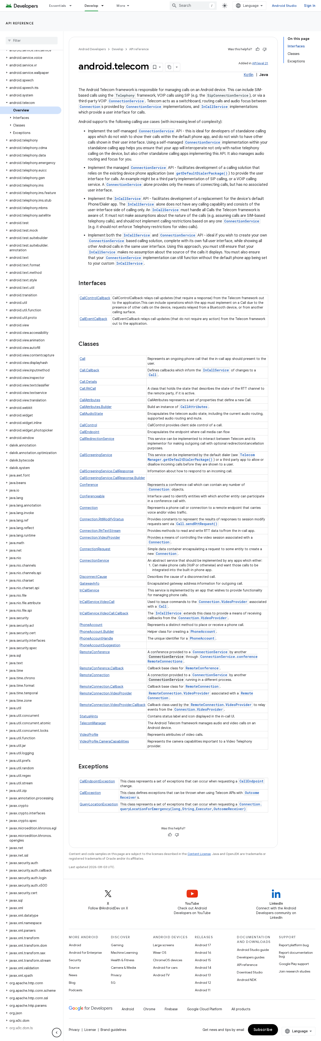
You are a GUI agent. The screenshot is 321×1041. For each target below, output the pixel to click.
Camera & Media (123, 967)
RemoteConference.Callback (102, 668)
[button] (30, 50)
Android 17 (203, 945)
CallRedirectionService (97, 439)
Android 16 (203, 952)
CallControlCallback (95, 298)
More (121, 6)
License (90, 1030)
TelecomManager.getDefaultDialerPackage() (201, 457)
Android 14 (203, 967)
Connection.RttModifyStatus (102, 519)
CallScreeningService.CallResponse (106, 471)
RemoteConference (95, 652)
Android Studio (284, 6)
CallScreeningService (96, 455)
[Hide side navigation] (56, 1032)
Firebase (171, 1009)
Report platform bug (294, 945)
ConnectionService (126, 101)
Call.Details (88, 382)
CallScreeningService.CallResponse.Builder (112, 478)
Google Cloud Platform (204, 1009)
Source (74, 967)
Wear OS (159, 952)
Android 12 (203, 982)
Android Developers (92, 49)
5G (113, 982)
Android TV (161, 975)
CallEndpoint (89, 432)
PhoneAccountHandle (96, 638)
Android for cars (165, 967)
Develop (91, 6)
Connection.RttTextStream (100, 531)
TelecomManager (93, 723)
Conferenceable (92, 496)
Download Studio (249, 972)
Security (75, 960)
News (73, 975)
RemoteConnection (95, 675)
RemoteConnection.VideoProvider (106, 693)
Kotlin (248, 74)
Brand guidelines (113, 1030)
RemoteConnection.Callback (101, 686)
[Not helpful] (264, 49)
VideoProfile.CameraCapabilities (104, 741)
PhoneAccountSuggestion (100, 645)
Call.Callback (89, 370)
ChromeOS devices (167, 960)
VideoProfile (89, 734)
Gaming (117, 945)
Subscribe (263, 1029)
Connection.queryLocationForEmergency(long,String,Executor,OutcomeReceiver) (191, 806)
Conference (89, 485)
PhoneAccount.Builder (97, 631)
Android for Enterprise (85, 952)
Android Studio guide (253, 950)
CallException (90, 793)
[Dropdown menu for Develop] (104, 5)
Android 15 (203, 960)
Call (82, 359)
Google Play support (294, 964)
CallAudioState (91, 414)
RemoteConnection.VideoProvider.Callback (112, 705)
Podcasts (75, 990)
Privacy (116, 975)
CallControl (88, 425)
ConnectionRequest (95, 549)
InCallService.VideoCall (97, 602)
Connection (90, 106)
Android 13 (203, 975)
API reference (20, 23)
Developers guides (250, 957)
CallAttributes (90, 400)
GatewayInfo (89, 583)
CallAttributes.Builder (96, 407)
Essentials (57, 6)
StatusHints (89, 716)
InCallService (214, 106)
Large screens (163, 945)
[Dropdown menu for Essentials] (72, 5)
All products (240, 1009)
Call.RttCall (88, 388)
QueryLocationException (99, 804)
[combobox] (193, 5)
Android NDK (246, 980)
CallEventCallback (93, 319)
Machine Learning (124, 952)
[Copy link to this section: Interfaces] (110, 283)
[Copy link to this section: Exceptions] (113, 767)
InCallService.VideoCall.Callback (104, 613)
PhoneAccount (91, 625)
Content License (199, 854)
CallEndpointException (97, 781)
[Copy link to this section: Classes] (103, 344)
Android (75, 945)
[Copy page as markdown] (169, 67)
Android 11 (203, 990)
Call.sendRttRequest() (196, 524)
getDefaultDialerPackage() (201, 173)
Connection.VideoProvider (100, 537)
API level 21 (260, 63)
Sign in (309, 6)
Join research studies (294, 971)
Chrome (149, 1009)
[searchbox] (32, 40)
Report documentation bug (296, 954)
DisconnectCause (93, 577)
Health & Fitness (122, 960)
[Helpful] (257, 49)
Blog (72, 982)
